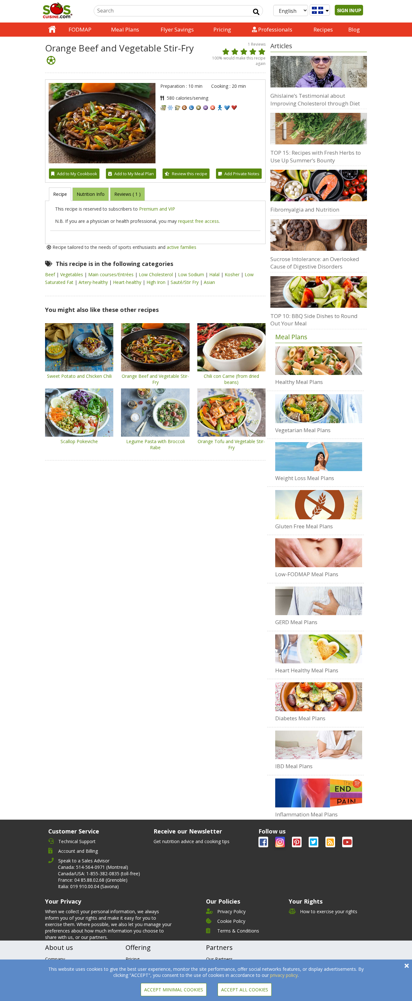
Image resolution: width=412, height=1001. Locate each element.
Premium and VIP (157, 209)
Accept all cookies (244, 990)
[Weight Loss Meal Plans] (318, 456)
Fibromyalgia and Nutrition (304, 209)
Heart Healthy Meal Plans (306, 670)
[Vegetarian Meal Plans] (318, 408)
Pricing (222, 29)
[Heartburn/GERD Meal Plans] (318, 601)
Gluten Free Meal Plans (304, 526)
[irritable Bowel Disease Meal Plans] (318, 745)
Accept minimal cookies (173, 990)
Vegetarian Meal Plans (303, 430)
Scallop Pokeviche (79, 441)
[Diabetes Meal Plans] (318, 696)
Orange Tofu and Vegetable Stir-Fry (231, 444)
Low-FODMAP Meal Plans (306, 574)
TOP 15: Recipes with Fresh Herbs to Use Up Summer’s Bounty (315, 156)
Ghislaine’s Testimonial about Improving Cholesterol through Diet (315, 99)
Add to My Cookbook (77, 174)
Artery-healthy (94, 282)
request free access (198, 221)
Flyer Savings (177, 29)
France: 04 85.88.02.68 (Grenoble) (92, 880)
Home (52, 30)
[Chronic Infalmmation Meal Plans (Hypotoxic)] (318, 792)
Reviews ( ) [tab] (127, 194)
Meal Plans (125, 29)
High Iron (156, 282)
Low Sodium (191, 274)
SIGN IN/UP (349, 10)
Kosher (233, 274)
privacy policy (284, 975)
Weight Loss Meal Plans (304, 478)
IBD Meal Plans (294, 766)
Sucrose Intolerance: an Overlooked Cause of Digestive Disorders (314, 262)
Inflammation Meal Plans (306, 814)
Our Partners (219, 959)
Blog (354, 29)
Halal (215, 274)
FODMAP (80, 29)
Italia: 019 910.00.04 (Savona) (88, 886)
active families (181, 247)
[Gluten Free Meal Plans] (318, 504)
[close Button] (406, 966)
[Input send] (256, 12)
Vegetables (72, 274)
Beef (50, 274)
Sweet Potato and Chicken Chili (79, 376)
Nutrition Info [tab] (91, 194)
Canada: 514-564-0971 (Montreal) (93, 867)
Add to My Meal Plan (134, 174)
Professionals (274, 29)
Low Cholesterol (156, 274)
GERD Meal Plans (296, 622)
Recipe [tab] (60, 194)
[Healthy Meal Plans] (318, 360)
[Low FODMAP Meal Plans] (318, 552)
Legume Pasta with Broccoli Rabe (155, 444)
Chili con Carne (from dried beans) (231, 379)
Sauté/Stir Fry (185, 282)
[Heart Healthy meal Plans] (318, 648)
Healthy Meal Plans (299, 382)
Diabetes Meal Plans (300, 718)
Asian (209, 282)
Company (55, 959)
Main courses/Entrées (111, 274)
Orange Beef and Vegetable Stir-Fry (155, 379)
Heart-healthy (128, 282)
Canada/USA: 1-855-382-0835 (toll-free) (99, 873)
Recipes (323, 29)
